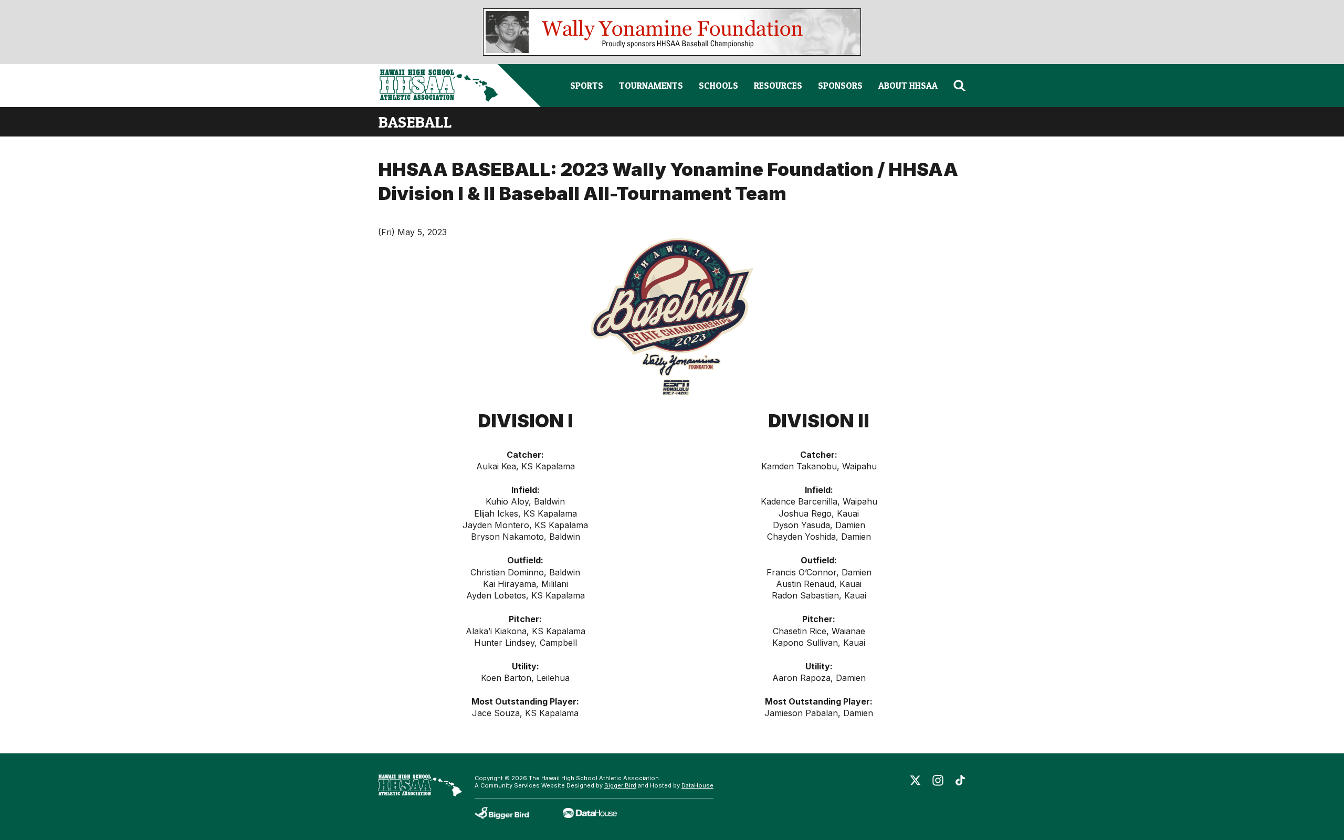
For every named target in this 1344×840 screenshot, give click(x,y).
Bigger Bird (620, 785)
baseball (415, 121)
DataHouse (697, 785)
